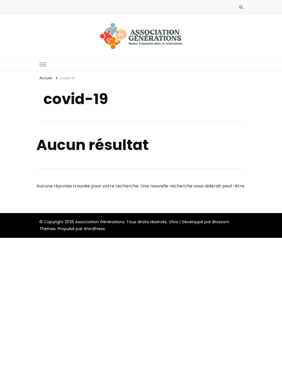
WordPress (94, 228)
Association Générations (99, 222)
